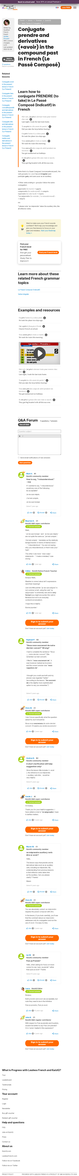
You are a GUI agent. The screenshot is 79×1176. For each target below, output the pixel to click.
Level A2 (48, 20)
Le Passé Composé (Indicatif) (29, 290)
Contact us (6, 1142)
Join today (50, 628)
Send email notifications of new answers (35, 458)
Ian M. (28, 955)
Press (4, 1137)
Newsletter (6, 1108)
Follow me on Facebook (11, 1161)
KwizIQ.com (6, 1151)
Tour (4, 1075)
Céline (27, 571)
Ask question (25, 463)
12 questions (6, 64)
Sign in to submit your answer (42, 622)
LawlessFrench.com (9, 1156)
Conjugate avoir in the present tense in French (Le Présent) (8, 85)
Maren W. (30, 847)
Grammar (39, 20)
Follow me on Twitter (10, 1165)
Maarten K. (29, 521)
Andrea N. (30, 758)
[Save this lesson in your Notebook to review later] (8, 59)
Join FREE (66, 7)
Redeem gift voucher (9, 1118)
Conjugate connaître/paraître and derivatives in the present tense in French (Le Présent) (8, 111)
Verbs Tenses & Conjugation (31, 23)
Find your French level (48, 252)
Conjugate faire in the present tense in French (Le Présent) (7, 97)
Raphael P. (30, 640)
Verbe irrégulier (23, 294)
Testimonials (6, 1085)
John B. (28, 1017)
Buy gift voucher (8, 1113)
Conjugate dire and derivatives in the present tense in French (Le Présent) (7, 127)
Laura (27, 988)
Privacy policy (7, 1174)
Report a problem (8, 66)
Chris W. (28, 708)
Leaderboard (7, 1080)
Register (5, 1099)
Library (30, 20)
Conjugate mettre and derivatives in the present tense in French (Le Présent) (7, 142)
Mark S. (29, 474)
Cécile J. (28, 796)
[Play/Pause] (31, 119)
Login (4, 1104)
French (22, 20)
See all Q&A (24, 424)
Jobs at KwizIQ (7, 1132)
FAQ (3, 1127)
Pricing (4, 1089)
